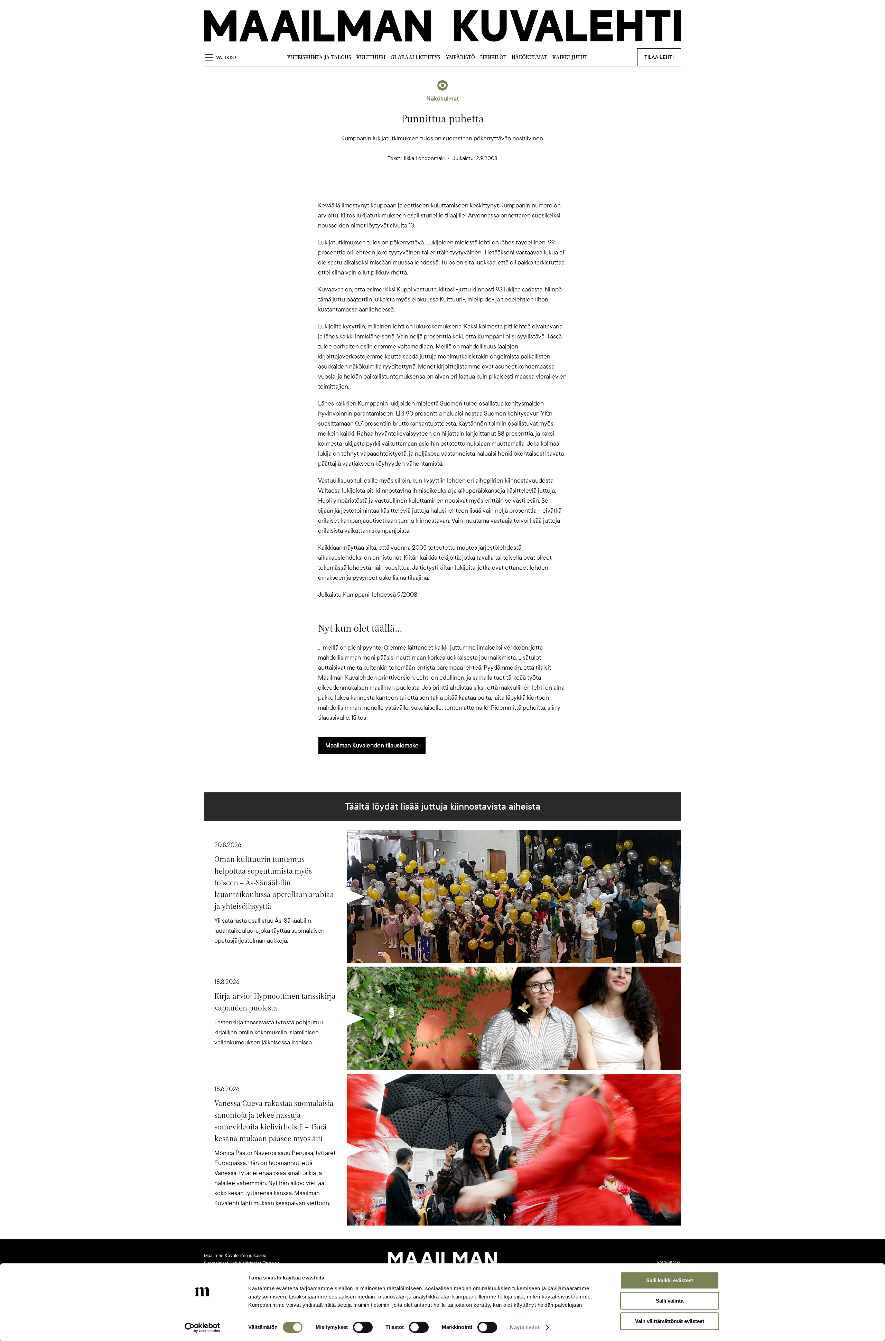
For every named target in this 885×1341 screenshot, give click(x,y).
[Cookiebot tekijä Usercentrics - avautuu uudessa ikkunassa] (202, 1327)
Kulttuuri (370, 57)
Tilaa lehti (659, 57)
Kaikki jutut (569, 57)
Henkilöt (493, 57)
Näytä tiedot (524, 1327)
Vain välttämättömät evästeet (669, 1321)
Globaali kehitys (415, 57)
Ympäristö (460, 57)
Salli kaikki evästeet (669, 1280)
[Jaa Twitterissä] (409, 188)
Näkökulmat (529, 57)
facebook (669, 1262)
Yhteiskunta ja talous (319, 57)
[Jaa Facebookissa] (453, 188)
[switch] (363, 1327)
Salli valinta (669, 1301)
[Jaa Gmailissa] (431, 188)
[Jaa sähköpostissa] (475, 188)
